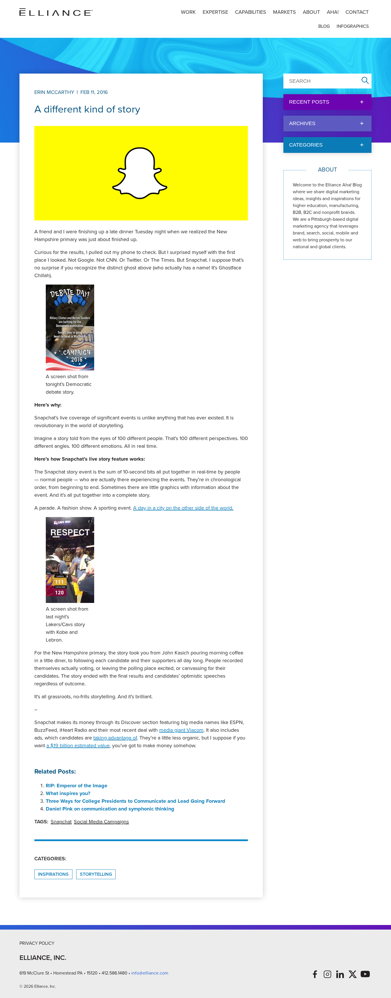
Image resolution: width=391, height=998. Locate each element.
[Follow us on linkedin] (340, 974)
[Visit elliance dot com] (56, 12)
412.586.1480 (114, 973)
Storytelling (96, 874)
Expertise (215, 12)
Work (188, 12)
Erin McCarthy (54, 92)
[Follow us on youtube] (365, 974)
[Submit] (365, 81)
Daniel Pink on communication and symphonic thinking (110, 808)
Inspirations (53, 874)
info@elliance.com (149, 973)
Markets (284, 12)
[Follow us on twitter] (352, 974)
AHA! (333, 12)
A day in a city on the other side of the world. (183, 508)
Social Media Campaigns (101, 821)
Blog (324, 26)
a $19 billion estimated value (78, 745)
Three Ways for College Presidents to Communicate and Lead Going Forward (135, 801)
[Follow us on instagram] (327, 974)
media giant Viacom (181, 730)
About (311, 12)
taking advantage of (115, 737)
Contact (357, 12)
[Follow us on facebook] (314, 974)
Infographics (353, 26)
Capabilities (250, 12)
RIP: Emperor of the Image (76, 785)
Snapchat (61, 821)
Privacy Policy (36, 943)
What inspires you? (68, 793)
